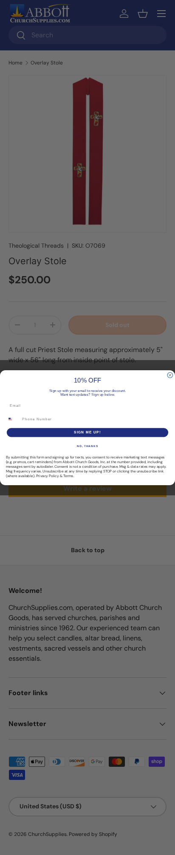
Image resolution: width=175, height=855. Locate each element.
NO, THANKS (87, 445)
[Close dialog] (170, 375)
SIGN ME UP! (87, 432)
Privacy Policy (47, 476)
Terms (68, 476)
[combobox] (13, 419)
